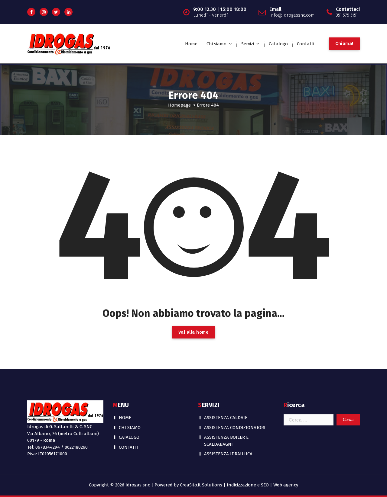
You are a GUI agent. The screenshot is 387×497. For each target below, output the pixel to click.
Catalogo (278, 43)
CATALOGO (129, 437)
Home (191, 43)
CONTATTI (128, 447)
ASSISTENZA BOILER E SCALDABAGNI (226, 440)
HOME (125, 417)
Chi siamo (216, 43)
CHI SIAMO (130, 427)
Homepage (179, 105)
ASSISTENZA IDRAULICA (228, 454)
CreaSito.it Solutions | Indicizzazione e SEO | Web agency (239, 485)
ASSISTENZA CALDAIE (225, 417)
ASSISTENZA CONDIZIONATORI (234, 427)
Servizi (247, 43)
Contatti (305, 43)
